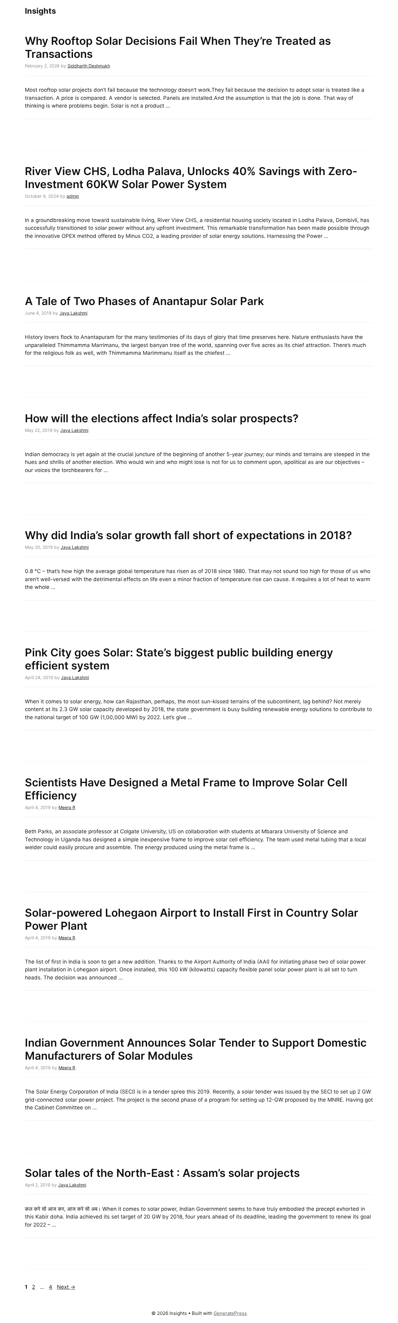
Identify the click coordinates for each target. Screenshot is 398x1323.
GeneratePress (230, 1313)
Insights (40, 11)
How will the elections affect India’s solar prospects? (161, 418)
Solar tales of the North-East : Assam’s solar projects (162, 1172)
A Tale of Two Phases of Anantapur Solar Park (144, 301)
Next (66, 1287)
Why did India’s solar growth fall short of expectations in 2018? (188, 535)
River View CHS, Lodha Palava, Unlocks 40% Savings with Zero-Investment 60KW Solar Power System (191, 177)
